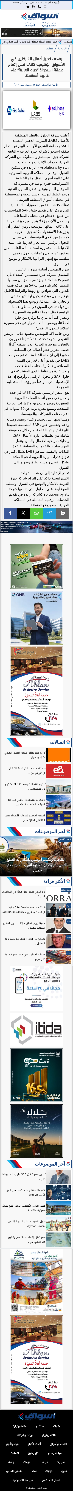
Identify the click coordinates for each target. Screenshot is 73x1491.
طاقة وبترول (49, 1435)
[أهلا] (36, 692)
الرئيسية (62, 48)
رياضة (11, 1462)
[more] (45, 6)
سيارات (61, 1462)
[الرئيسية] (28, 6)
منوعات (27, 1462)
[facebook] (10, 513)
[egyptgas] (36, 1281)
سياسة (44, 1462)
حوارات (48, 1471)
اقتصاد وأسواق (58, 1444)
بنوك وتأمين (12, 1444)
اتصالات (50, 48)
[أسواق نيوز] (39, 17)
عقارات (56, 1426)
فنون (64, 1471)
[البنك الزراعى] (36, 1075)
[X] (23, 513)
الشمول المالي (14, 1471)
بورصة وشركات (25, 1435)
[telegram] (49, 513)
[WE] (36, 527)
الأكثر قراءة (54, 881)
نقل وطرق (33, 1453)
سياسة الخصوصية (23, 1480)
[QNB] (36, 618)
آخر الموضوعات (50, 1164)
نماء (34, 1471)
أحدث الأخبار (34, 1444)
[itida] (36, 1030)
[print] (62, 513)
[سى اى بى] (36, 35)
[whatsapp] (36, 513)
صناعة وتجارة (20, 1426)
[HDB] (36, 567)
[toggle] (7, 20)
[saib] (36, 1131)
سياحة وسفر (55, 1453)
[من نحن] (39, 6)
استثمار (40, 1426)
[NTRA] (36, 989)
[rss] (33, 6)
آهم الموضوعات (50, 831)
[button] (4, 33)
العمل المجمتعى (51, 1480)
